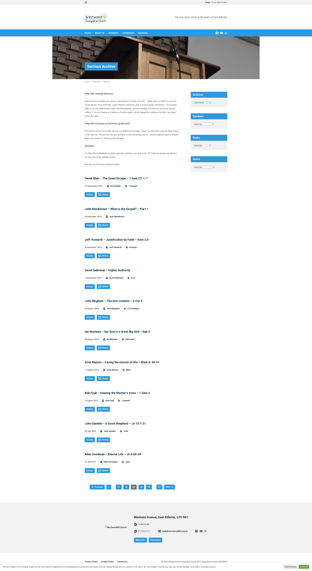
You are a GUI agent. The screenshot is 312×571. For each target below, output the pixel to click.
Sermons (143, 33)
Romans (133, 247)
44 (141, 487)
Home (88, 33)
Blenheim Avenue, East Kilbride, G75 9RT (161, 517)
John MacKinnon (116, 216)
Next (168, 487)
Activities (113, 33)
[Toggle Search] (86, 3)
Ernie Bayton (112, 370)
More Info (140, 540)
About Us (99, 33)
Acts (133, 278)
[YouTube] (221, 33)
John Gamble (110, 431)
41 (119, 487)
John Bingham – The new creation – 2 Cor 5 (113, 301)
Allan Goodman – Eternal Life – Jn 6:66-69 (113, 454)
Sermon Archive (101, 66)
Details (90, 194)
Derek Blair (115, 186)
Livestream (128, 33)
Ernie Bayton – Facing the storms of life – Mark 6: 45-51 (122, 362)
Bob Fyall (110, 400)
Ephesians (130, 339)
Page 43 (106, 82)
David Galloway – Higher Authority (107, 270)
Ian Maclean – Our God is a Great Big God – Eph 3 (117, 331)
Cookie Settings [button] (290, 567)
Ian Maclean (112, 339)
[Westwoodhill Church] (116, 527)
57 (159, 487)
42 (126, 487)
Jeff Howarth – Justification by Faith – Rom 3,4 (117, 239)
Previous (98, 487)
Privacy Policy (91, 562)
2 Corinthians (133, 308)
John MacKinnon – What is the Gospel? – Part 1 (116, 209)
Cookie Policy (107, 562)
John (125, 431)
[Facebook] (217, 33)
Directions (155, 540)
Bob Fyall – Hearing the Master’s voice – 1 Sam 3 (117, 393)
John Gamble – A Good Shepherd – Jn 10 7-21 (115, 423)
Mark (128, 370)
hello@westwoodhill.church (174, 531)
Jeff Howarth (115, 247)
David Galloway (116, 278)
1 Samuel (133, 186)
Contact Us (122, 562)
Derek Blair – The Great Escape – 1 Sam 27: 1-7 (116, 178)
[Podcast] (226, 33)
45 (149, 487)
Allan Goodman (110, 462)
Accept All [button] (303, 567)
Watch (105, 194)
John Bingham (113, 308)
